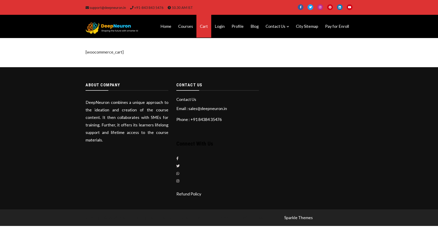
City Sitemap (307, 26)
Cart (204, 26)
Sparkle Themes (298, 217)
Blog (254, 26)
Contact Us (275, 26)
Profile (238, 26)
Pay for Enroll (337, 26)
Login (220, 26)
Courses (185, 26)
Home (165, 26)
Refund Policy (188, 193)
